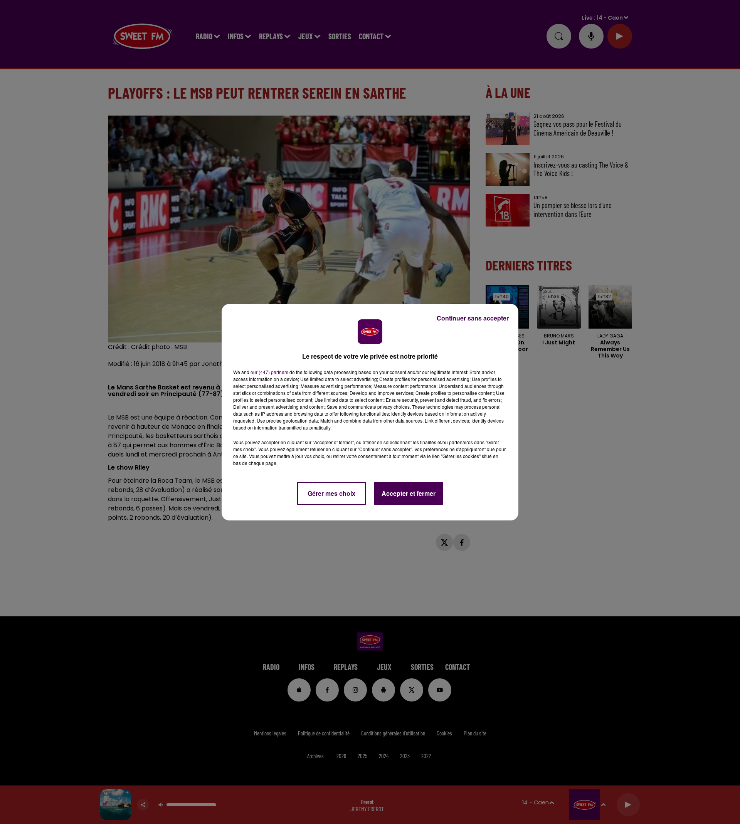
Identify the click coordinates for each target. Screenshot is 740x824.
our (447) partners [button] (269, 372)
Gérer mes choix (331, 493)
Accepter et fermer (409, 493)
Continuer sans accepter (473, 318)
